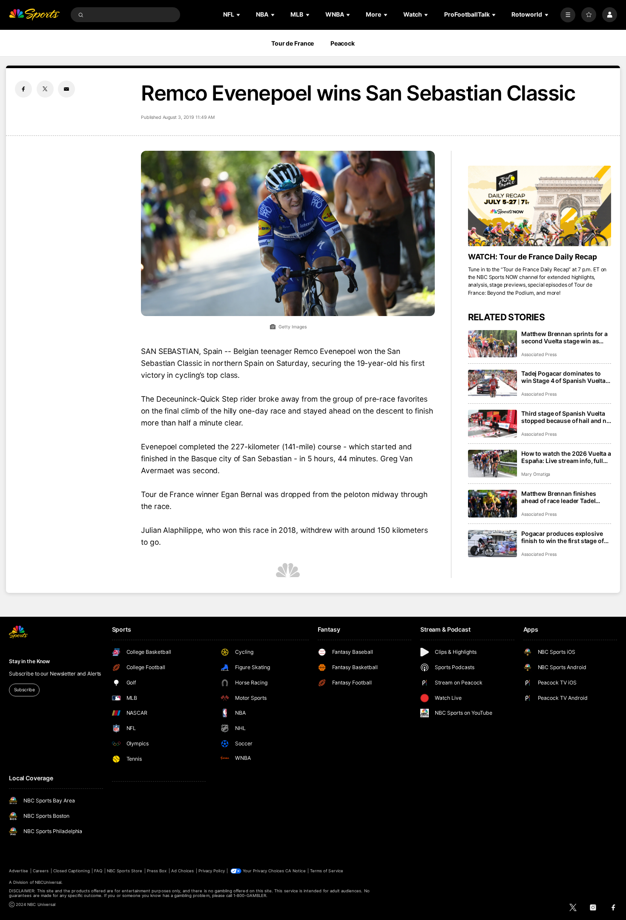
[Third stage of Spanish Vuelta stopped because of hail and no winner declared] (492, 423)
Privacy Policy (211, 870)
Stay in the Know (29, 661)
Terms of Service (326, 870)
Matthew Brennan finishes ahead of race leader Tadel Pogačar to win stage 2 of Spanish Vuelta (558, 497)
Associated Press (539, 354)
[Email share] (66, 89)
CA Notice (295, 870)
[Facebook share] (23, 89)
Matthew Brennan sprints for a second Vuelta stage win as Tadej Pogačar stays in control (564, 337)
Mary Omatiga (535, 474)
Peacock (342, 43)
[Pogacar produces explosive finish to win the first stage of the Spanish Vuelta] (492, 544)
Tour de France (292, 43)
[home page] (34, 15)
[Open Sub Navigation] (238, 15)
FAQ (98, 870)
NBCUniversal (48, 882)
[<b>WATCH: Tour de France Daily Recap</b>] (539, 206)
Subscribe (24, 690)
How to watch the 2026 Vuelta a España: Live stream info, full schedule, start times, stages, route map (566, 457)
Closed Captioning (71, 870)
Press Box (157, 870)
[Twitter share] (45, 89)
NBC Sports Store (125, 870)
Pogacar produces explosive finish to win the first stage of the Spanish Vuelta (562, 537)
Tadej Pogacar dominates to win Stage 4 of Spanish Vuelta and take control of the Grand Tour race (563, 377)
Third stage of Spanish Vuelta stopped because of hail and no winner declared (565, 417)
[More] (567, 14)
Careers (41, 870)
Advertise (18, 870)
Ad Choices (182, 870)
